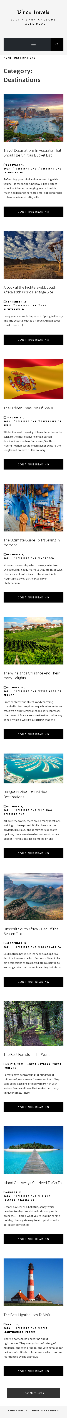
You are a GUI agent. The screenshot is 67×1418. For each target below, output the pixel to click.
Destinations (26, 168)
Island (46, 1196)
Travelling (26, 1199)
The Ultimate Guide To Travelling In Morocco (32, 542)
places (30, 1332)
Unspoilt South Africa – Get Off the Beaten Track (31, 931)
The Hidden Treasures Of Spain (28, 407)
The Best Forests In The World (27, 1054)
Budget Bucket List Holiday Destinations (25, 794)
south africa (51, 947)
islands (10, 1199)
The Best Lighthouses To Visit (27, 1314)
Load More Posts (33, 1393)
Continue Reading (33, 211)
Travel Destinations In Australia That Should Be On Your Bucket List (32, 153)
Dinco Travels (33, 12)
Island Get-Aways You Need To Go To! (33, 1182)
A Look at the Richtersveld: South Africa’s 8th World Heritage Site (30, 289)
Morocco (47, 558)
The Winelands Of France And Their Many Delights (31, 675)
